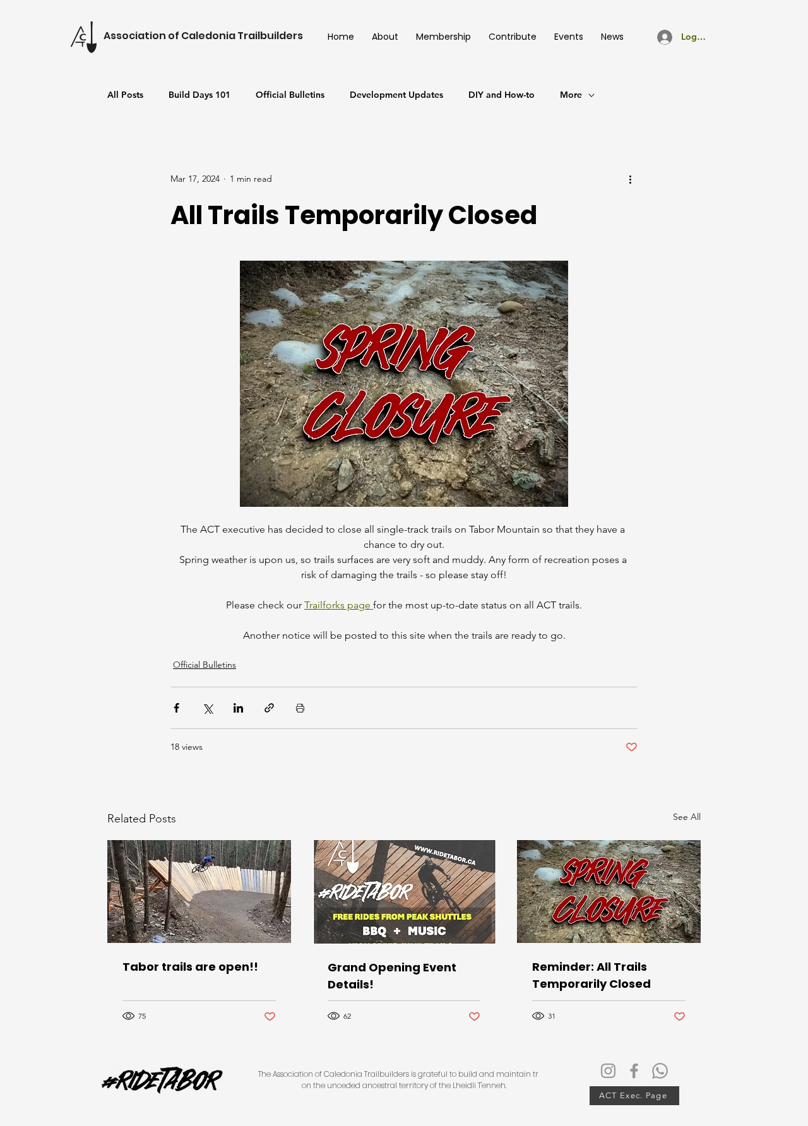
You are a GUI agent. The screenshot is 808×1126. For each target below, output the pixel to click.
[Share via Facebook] (176, 708)
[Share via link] (269, 708)
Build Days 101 (199, 94)
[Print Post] (300, 708)
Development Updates (396, 94)
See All (687, 816)
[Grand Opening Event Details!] (404, 892)
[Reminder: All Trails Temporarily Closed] (609, 891)
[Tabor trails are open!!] (199, 891)
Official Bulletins (290, 94)
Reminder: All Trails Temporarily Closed (591, 975)
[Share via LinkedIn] (238, 708)
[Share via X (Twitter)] (207, 708)
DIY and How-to (501, 94)
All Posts (125, 94)
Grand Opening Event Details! (392, 975)
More (571, 94)
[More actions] (630, 178)
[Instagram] (608, 1071)
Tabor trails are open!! (190, 967)
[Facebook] (634, 1071)
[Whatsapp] (660, 1071)
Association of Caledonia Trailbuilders (203, 35)
